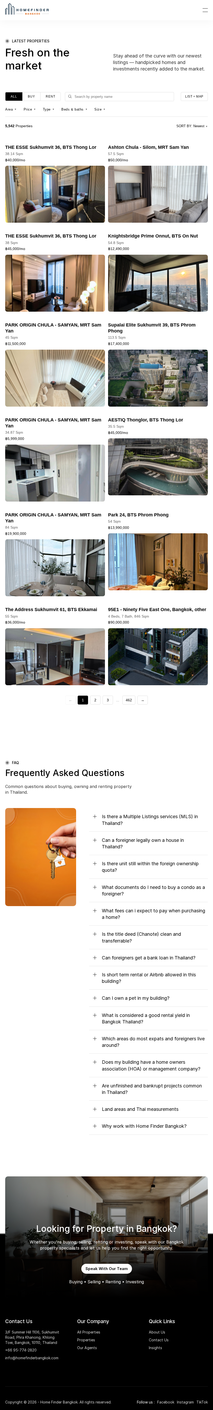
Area (11, 109)
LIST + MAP (194, 96)
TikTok (202, 1402)
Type (49, 109)
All (14, 96)
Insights (155, 1347)
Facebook (165, 1402)
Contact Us (159, 1340)
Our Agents (87, 1347)
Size (100, 109)
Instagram (185, 1402)
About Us (157, 1332)
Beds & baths (74, 109)
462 (129, 700)
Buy (31, 96)
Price (30, 109)
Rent (50, 96)
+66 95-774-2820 (21, 1350)
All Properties (88, 1332)
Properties (86, 1340)
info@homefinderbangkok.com (31, 1358)
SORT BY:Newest (192, 126)
